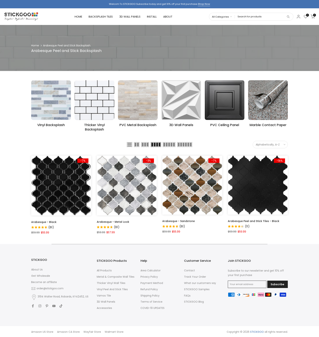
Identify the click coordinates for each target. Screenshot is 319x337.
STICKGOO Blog (194, 302)
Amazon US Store (42, 332)
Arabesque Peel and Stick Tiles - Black (253, 221)
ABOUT (167, 16)
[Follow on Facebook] (33, 306)
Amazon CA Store (68, 332)
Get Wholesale (40, 276)
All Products (104, 270)
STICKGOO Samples (197, 289)
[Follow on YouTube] (54, 306)
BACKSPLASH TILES (101, 16)
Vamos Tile (104, 295)
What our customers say (200, 283)
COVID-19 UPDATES (152, 308)
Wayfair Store (92, 332)
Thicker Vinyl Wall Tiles (111, 283)
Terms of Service (151, 302)
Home (35, 45)
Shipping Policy (150, 295)
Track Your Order (195, 277)
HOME (78, 16)
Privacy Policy (149, 277)
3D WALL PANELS (129, 16)
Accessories (104, 308)
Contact (189, 270)
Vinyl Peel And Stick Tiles (112, 289)
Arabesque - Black (43, 222)
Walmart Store (114, 332)
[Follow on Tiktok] (61, 306)
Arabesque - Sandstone (178, 221)
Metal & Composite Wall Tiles (115, 277)
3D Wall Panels (106, 302)
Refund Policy (149, 289)
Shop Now (204, 4)
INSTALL (152, 16)
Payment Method (151, 283)
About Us (37, 269)
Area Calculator (150, 270)
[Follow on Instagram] (40, 306)
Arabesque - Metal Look (113, 222)
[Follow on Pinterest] (47, 306)
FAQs (187, 295)
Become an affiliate (44, 282)
